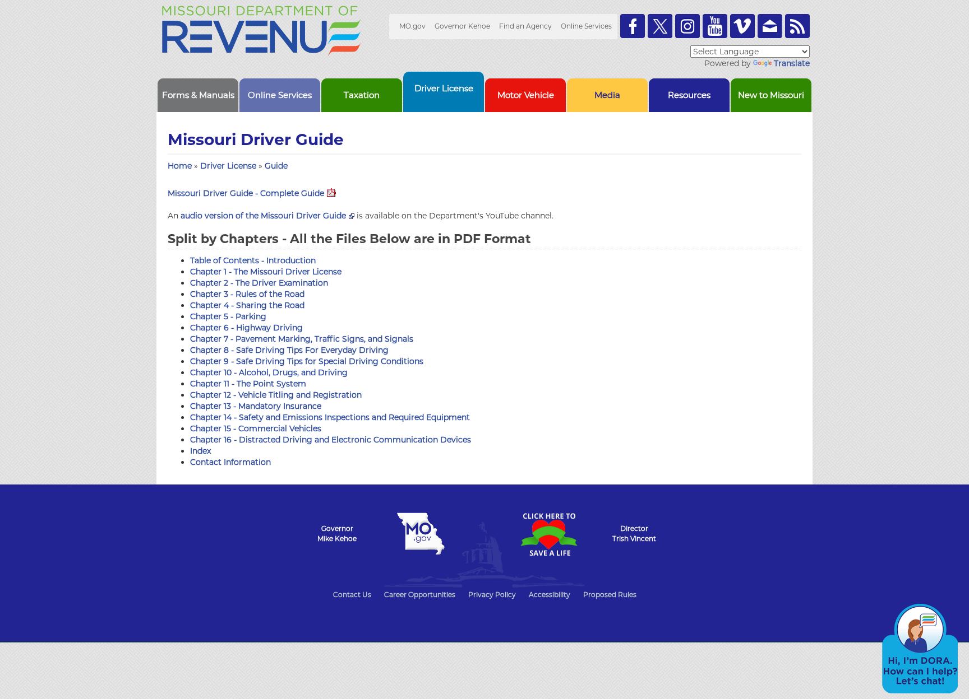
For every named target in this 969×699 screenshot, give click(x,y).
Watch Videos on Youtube (715, 26)
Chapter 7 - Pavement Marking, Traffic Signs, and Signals (301, 339)
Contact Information (230, 462)
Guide (276, 166)
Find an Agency (525, 26)
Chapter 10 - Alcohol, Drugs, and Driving (269, 372)
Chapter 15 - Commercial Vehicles (255, 428)
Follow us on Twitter (660, 26)
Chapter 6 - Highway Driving (246, 328)
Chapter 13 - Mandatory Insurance (255, 406)
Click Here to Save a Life (548, 534)
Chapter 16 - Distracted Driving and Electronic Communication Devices (330, 440)
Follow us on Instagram (687, 26)
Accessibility (549, 594)
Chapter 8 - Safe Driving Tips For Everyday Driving (289, 350)
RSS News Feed (797, 26)
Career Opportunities (419, 594)
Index (200, 451)
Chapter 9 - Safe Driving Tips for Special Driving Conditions (306, 361)
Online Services (586, 26)
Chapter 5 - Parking (228, 316)
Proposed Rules (609, 594)
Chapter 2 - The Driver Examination (259, 283)
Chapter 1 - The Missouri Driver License (266, 272)
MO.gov (412, 26)
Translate (792, 63)
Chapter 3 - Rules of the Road (247, 294)
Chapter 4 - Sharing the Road (247, 305)
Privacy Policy (492, 594)
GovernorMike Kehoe (337, 533)
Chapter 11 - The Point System (248, 384)
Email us (770, 26)
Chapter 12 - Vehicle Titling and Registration (276, 395)
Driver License (229, 166)
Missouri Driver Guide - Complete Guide (246, 193)
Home (180, 166)
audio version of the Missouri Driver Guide (263, 216)
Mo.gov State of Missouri (420, 533)
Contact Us (352, 594)
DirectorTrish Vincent (634, 533)
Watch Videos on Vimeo (742, 26)
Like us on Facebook (632, 26)
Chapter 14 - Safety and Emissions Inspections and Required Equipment (330, 417)
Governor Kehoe (462, 26)
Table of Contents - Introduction (253, 260)
